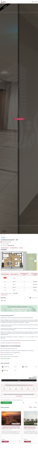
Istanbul (31, 317)
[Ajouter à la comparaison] (19, 441)
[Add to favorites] (4, 235)
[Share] (2, 235)
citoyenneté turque (16, 342)
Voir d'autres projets (19, 119)
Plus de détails (19, 396)
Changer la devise (4, 294)
